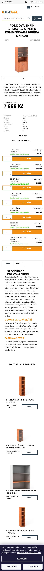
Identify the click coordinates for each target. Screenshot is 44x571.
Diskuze (19, 263)
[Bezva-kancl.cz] (22, 12)
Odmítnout (11, 566)
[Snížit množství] (11, 160)
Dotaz (24, 136)
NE (24, 131)
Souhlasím (33, 566)
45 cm (25, 122)
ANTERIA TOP (35, 40)
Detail (29, 407)
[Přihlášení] (34, 18)
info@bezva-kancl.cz (35, 2)
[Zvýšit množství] (11, 157)
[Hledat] (29, 18)
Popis (7, 263)
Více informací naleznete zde (29, 552)
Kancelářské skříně (30, 116)
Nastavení (22, 559)
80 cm (25, 126)
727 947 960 (8, 2)
